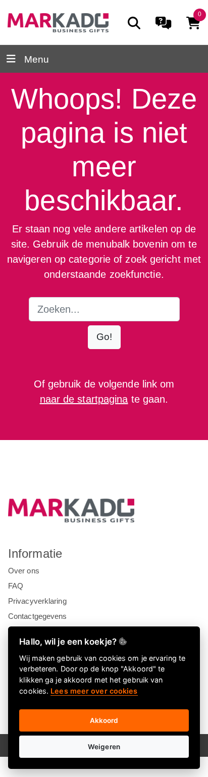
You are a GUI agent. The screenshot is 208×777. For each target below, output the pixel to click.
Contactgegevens (37, 616)
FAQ (15, 585)
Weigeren (104, 747)
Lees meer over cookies (93, 691)
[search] (134, 23)
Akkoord (104, 720)
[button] (104, 337)
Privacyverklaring (37, 601)
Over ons (23, 570)
